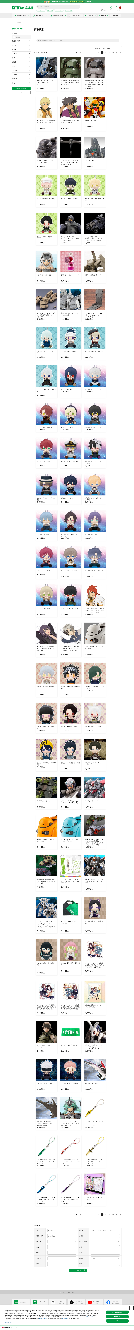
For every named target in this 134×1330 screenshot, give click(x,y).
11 (109, 52)
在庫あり (17, 37)
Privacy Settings (117, 1312)
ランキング (90, 15)
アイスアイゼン (41, 10)
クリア (21, 92)
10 (105, 52)
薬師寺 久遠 (50, 10)
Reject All (117, 1316)
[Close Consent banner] (131, 1308)
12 (113, 52)
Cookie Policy (65, 1318)
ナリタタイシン (68, 10)
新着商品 (103, 15)
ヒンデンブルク (58, 10)
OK (117, 1321)
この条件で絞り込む (20, 88)
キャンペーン (76, 15)
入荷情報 (115, 15)
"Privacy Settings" (91, 1316)
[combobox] (112, 48)
